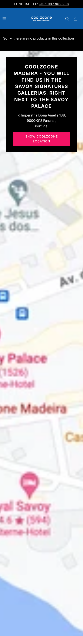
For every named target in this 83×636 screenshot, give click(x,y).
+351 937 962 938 (54, 4)
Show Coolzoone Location (41, 139)
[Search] (67, 18)
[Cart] (75, 18)
